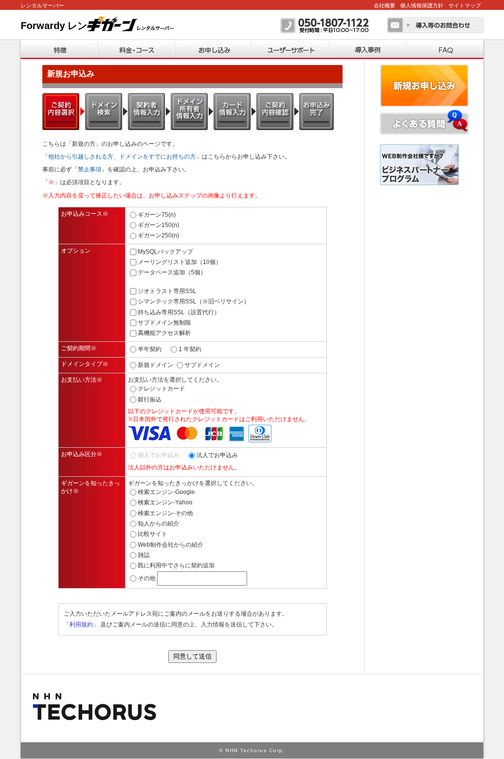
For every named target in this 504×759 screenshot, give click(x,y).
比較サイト (152, 533)
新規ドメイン (155, 365)
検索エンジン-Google (166, 492)
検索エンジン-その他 (165, 513)
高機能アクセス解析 (164, 333)
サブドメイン (202, 365)
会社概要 (384, 5)
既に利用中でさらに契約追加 (176, 565)
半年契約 (149, 348)
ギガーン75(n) (157, 214)
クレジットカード (161, 388)
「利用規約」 (81, 624)
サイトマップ (464, 5)
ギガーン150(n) (158, 225)
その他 (147, 578)
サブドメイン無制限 (164, 322)
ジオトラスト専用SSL (167, 291)
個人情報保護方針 (421, 5)
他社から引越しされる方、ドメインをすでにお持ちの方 (122, 156)
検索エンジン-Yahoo (165, 502)
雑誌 (144, 555)
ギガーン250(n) (158, 235)
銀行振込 (149, 399)
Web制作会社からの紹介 (170, 544)
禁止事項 (89, 169)
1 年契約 (190, 348)
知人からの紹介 (158, 523)
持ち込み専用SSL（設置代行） (179, 311)
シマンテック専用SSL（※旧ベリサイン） (194, 301)
